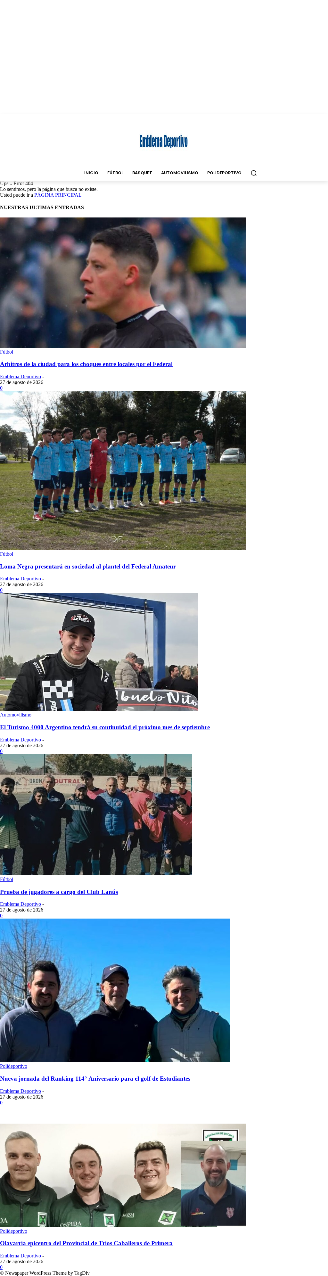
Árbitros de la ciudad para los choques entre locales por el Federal (86, 364)
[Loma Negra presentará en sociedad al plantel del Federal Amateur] (123, 548)
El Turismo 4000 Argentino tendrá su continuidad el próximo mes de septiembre (105, 727)
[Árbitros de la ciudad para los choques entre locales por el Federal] (123, 346)
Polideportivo (13, 1066)
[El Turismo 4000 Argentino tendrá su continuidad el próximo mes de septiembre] (99, 709)
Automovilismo (15, 714)
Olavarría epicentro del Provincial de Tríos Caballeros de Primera (86, 1243)
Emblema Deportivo (20, 376)
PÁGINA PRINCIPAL (58, 195)
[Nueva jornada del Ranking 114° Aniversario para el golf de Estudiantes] (115, 1060)
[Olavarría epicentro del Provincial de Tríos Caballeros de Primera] (123, 1225)
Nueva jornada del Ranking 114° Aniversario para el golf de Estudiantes (95, 1078)
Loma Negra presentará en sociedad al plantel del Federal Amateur (88, 566)
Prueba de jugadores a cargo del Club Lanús (59, 891)
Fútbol (6, 352)
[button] (253, 173)
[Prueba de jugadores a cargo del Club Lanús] (96, 873)
